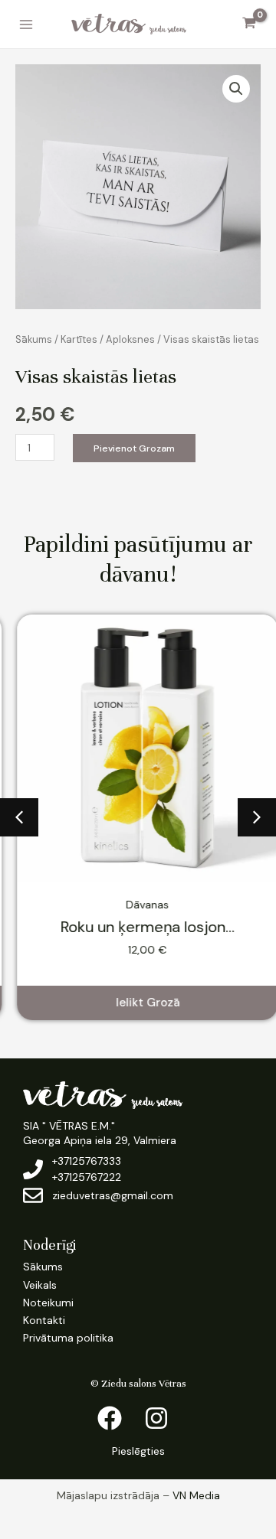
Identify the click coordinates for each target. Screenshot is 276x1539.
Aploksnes (130, 339)
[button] (236, 89)
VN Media (196, 1495)
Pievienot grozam (134, 448)
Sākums (33, 339)
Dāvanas (138, 904)
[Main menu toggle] (26, 24)
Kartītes (79, 339)
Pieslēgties (138, 1451)
